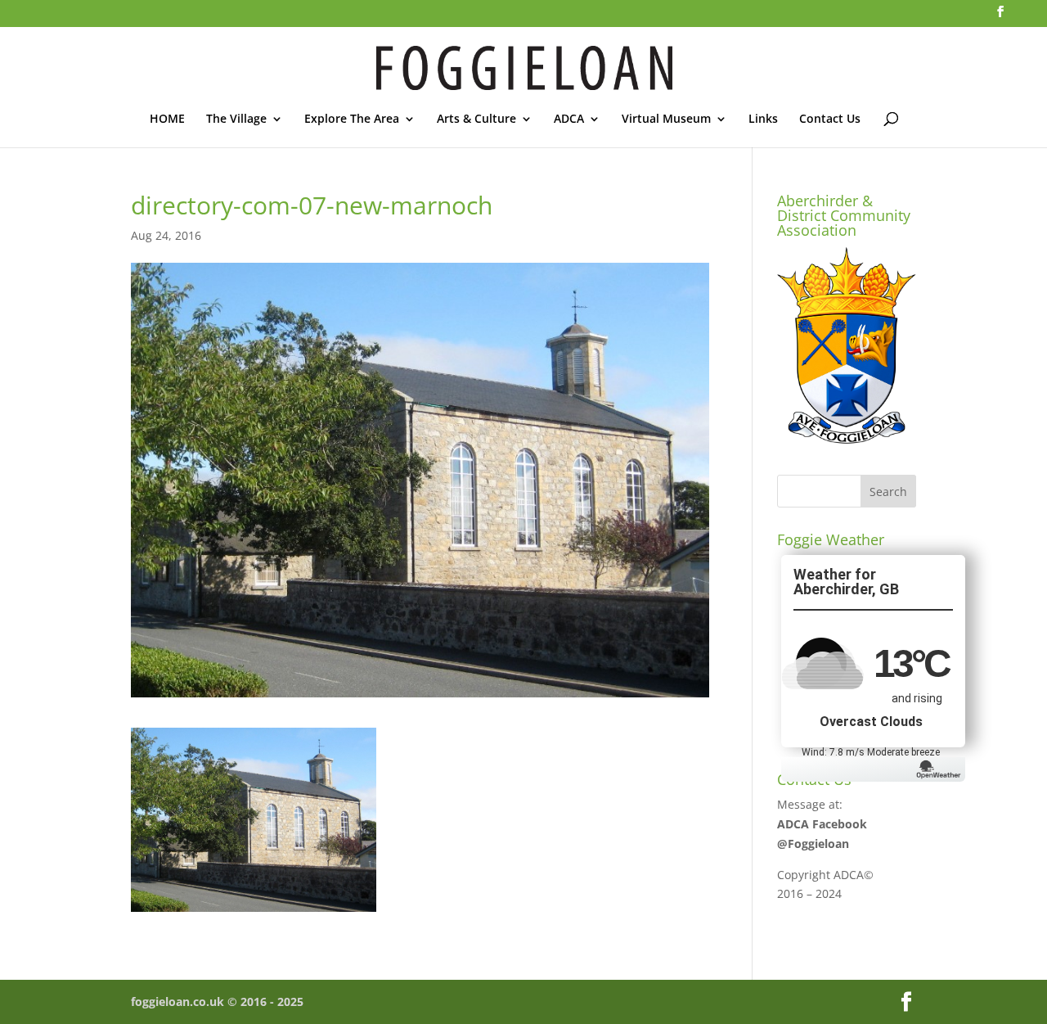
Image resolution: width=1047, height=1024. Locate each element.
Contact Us (830, 119)
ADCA (569, 119)
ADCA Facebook (822, 824)
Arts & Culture (476, 119)
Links (763, 119)
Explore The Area (351, 119)
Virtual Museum (666, 119)
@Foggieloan (813, 843)
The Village (236, 119)
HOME (167, 119)
